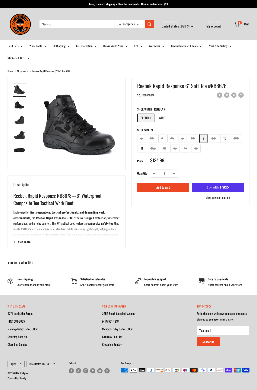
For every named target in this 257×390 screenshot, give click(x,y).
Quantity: (142, 173)
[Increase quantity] (174, 173)
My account (213, 26)
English (13, 364)
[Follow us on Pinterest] (92, 370)
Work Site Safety (217, 46)
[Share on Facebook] (219, 95)
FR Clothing (59, 46)
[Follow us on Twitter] (78, 370)
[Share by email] (241, 95)
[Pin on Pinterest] (226, 95)
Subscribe (208, 342)
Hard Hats (13, 46)
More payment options (218, 197)
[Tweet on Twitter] (233, 95)
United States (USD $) (39, 364)
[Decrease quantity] (154, 173)
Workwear (154, 46)
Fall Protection (84, 46)
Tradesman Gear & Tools (184, 46)
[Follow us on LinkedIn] (107, 370)
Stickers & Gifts (17, 58)
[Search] (149, 24)
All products (22, 71)
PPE (136, 46)
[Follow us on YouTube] (100, 370)
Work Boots (35, 46)
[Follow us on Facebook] (71, 370)
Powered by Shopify (17, 378)
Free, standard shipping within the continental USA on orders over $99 (128, 4)
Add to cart (163, 187)
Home (10, 71)
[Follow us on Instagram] (85, 370)
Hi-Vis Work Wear (113, 46)
